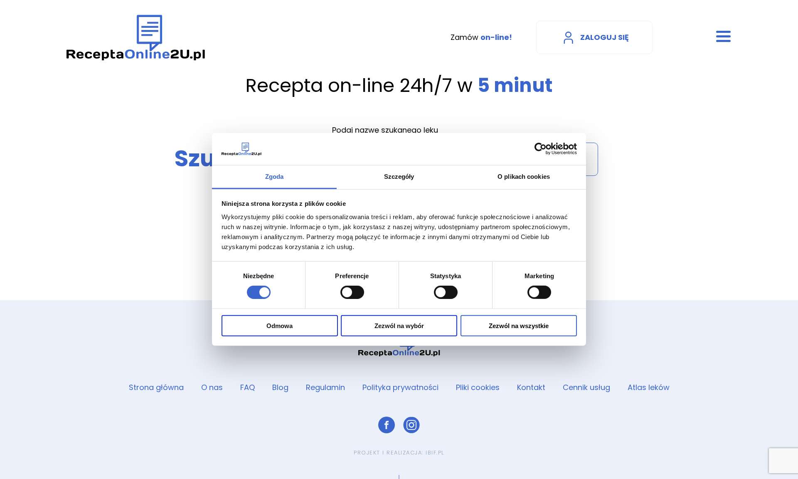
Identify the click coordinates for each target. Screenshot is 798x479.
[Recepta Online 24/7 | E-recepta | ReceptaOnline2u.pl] (135, 37)
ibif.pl (435, 453)
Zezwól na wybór (399, 325)
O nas (212, 387)
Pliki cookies (478, 387)
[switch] (352, 292)
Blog (280, 387)
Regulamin (325, 387)
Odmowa (279, 325)
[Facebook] (386, 425)
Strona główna (156, 387)
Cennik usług (586, 387)
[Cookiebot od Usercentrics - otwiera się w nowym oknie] (540, 149)
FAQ (247, 387)
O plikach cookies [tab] (524, 176)
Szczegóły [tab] (399, 176)
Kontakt (531, 387)
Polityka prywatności (400, 387)
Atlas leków (649, 387)
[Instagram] (411, 425)
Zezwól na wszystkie (519, 325)
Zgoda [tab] (274, 176)
